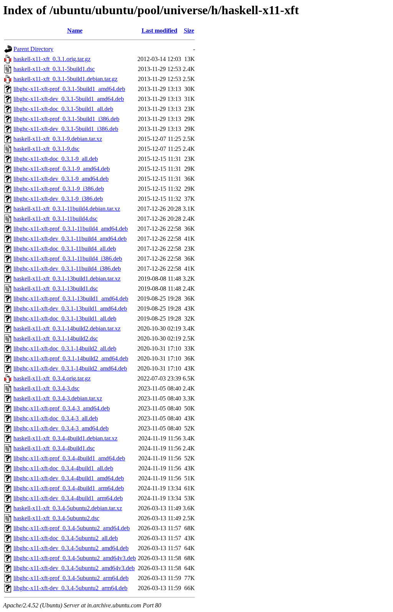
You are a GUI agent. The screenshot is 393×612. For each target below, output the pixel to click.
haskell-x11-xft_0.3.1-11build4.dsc (55, 218)
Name (75, 30)
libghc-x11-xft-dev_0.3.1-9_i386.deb (58, 198)
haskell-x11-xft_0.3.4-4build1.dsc (54, 448)
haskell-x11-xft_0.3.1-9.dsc (46, 149)
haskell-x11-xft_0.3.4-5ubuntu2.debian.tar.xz (67, 508)
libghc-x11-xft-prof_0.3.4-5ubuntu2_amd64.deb (71, 528)
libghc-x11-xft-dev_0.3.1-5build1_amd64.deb (68, 99)
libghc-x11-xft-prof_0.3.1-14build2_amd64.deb (70, 358)
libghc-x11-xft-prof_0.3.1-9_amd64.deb (61, 168)
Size (189, 30)
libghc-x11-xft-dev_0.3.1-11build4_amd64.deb (70, 238)
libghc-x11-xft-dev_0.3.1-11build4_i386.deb (67, 268)
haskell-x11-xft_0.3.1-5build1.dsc (54, 69)
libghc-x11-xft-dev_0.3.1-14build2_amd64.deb (70, 368)
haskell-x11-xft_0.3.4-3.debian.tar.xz (57, 398)
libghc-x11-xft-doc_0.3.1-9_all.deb (55, 158)
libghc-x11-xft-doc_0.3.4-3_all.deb (55, 418)
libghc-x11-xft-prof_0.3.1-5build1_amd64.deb (69, 89)
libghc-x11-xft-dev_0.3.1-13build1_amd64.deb (70, 308)
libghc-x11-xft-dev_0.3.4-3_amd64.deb (61, 428)
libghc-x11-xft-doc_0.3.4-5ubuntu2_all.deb (65, 538)
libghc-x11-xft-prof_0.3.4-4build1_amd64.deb (69, 458)
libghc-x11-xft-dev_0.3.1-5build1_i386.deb (65, 129)
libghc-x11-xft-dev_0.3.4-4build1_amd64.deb (68, 478)
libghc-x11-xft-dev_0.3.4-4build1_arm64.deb (68, 498)
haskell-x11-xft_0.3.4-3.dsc (46, 388)
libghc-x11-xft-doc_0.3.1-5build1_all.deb (63, 109)
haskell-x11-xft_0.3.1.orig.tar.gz (52, 59)
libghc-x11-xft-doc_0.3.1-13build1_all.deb (64, 318)
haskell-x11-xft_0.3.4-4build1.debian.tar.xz (65, 438)
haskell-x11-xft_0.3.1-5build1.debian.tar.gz (65, 79)
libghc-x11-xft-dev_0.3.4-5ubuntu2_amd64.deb (71, 548)
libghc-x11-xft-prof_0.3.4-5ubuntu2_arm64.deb (71, 578)
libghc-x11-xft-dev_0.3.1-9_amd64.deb (61, 178)
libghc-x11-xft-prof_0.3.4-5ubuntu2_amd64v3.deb (74, 558)
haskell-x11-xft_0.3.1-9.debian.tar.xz (57, 139)
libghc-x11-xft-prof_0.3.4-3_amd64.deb (61, 408)
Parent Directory (33, 49)
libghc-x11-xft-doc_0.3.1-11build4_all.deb (64, 248)
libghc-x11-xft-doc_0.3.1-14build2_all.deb (64, 348)
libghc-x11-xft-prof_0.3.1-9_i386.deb (58, 188)
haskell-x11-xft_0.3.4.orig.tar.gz (52, 378)
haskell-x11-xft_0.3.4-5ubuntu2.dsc (56, 518)
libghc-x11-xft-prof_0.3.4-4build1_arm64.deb (68, 488)
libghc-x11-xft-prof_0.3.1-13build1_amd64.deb (70, 298)
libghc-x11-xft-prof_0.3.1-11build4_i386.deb (67, 258)
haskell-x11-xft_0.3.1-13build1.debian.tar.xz (67, 278)
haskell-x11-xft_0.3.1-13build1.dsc (55, 288)
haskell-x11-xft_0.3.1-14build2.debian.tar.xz (67, 328)
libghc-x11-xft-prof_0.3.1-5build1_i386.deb (66, 119)
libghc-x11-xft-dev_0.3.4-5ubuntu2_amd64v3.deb (74, 568)
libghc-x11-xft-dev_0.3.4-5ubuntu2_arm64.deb (70, 588)
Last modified (159, 30)
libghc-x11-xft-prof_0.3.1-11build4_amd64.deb (70, 228)
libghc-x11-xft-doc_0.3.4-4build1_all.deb (63, 468)
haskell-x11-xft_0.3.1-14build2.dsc (55, 338)
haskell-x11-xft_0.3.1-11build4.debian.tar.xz (66, 208)
